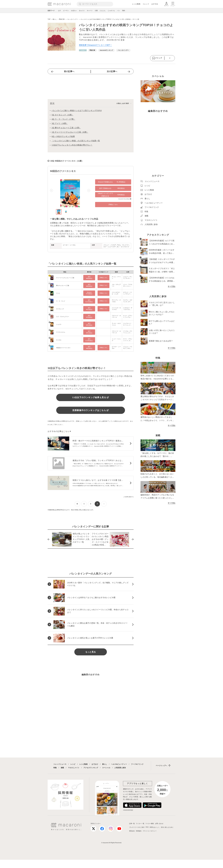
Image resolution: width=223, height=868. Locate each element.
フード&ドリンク (137, 764)
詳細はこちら (113, 204)
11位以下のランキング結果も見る (89, 397)
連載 (62, 768)
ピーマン (66, 10)
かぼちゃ (74, 10)
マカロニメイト (73, 768)
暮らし (104, 764)
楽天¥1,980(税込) (89, 339)
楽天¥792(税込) (89, 316)
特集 (55, 768)
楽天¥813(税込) (89, 308)
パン (118, 10)
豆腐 (96, 10)
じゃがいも (111, 10)
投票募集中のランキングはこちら (89, 410)
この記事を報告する (128, 496)
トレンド (146, 4)
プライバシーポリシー (150, 831)
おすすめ (154, 4)
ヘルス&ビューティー (119, 764)
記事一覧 (132, 823)
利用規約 (138, 831)
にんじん (102, 10)
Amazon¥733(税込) (89, 293)
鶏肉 (123, 10)
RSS (147, 827)
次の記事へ (112, 71)
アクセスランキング (91, 768)
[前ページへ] (77, 504)
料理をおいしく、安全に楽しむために (161, 827)
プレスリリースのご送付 (136, 827)
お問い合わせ (159, 823)
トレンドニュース (59, 764)
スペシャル (106, 768)
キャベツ (89, 10)
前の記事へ (69, 71)
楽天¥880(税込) (89, 285)
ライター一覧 (140, 823)
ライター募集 (149, 823)
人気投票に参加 (120, 768)
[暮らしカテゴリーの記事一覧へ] (83, 50)
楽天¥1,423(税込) (89, 300)
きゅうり (82, 10)
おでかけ (95, 764)
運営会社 (132, 831)
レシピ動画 (136, 4)
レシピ (73, 764)
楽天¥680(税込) (89, 277)
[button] (51, 190)
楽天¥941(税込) (89, 332)
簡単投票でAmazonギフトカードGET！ (95, 45)
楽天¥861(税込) (89, 324)
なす (59, 10)
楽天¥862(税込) (89, 347)
